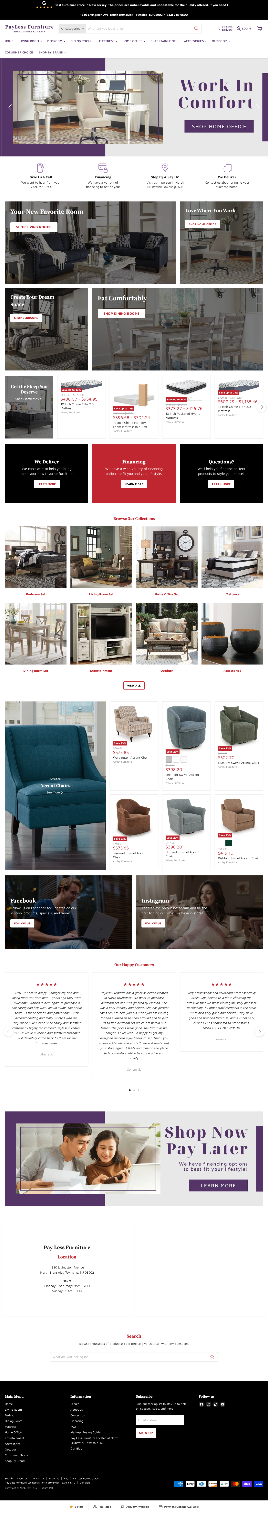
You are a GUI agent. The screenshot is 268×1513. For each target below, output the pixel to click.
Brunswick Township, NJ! (165, 186)
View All (134, 685)
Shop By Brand (51, 52)
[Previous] (6, 407)
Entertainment (164, 41)
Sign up (146, 1433)
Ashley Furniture (70, 412)
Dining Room (81, 41)
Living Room (29, 41)
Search (74, 1403)
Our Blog (76, 1448)
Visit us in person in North (165, 182)
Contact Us (77, 1415)
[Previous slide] (11, 107)
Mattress (107, 41)
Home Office (133, 41)
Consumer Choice (19, 52)
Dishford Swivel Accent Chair (238, 858)
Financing (77, 1421)
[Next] (261, 407)
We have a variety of (103, 182)
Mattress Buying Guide (85, 1432)
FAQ (73, 1426)
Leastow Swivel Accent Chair (238, 762)
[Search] (196, 28)
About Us (76, 1409)
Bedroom (55, 41)
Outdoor (220, 41)
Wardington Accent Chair (131, 757)
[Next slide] (257, 107)
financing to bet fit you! (103, 186)
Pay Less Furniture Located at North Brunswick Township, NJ (40, 1482)
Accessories (194, 41)
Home (9, 41)
